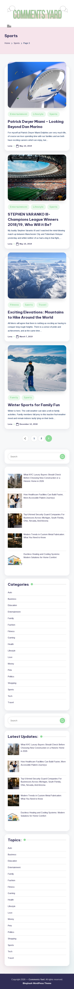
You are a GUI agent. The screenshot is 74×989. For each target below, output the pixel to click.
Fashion (11, 625)
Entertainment (18, 114)
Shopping (12, 683)
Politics (11, 676)
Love (10, 657)
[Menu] (9, 26)
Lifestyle (38, 114)
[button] (25, 438)
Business (12, 599)
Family (14, 397)
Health (11, 644)
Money (11, 664)
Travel (42, 304)
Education (12, 605)
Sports (53, 114)
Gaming (11, 637)
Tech (10, 696)
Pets (10, 670)
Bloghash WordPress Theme (37, 983)
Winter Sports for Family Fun (34, 405)
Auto (10, 592)
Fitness (14, 304)
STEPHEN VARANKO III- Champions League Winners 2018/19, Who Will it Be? (33, 219)
